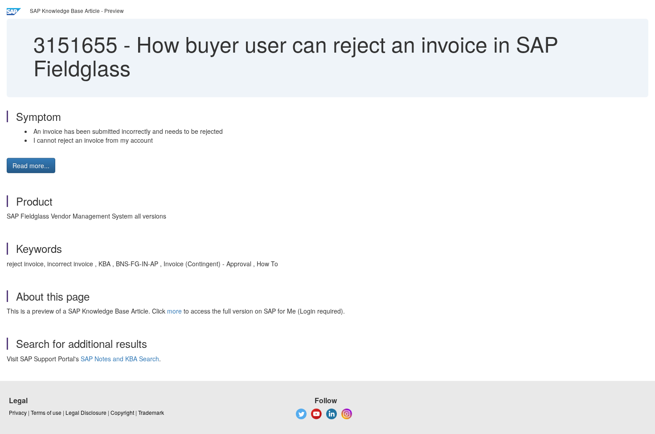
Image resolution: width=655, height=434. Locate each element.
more (174, 310)
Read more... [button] (30, 165)
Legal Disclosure (86, 412)
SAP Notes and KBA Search (120, 358)
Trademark (151, 412)
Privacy (18, 412)
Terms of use (46, 412)
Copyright (122, 412)
